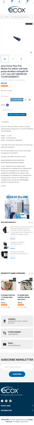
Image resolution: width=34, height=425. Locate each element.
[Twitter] (6, 401)
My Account (19, 2)
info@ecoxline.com (14, 345)
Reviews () (11, 80)
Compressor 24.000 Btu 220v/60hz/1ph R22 (17, 243)
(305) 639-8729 (13, 334)
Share (7, 105)
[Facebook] (2, 401)
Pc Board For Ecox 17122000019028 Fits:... (8, 297)
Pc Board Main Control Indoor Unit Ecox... (23, 297)
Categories (4, 2)
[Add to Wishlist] (25, 99)
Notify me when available (17, 114)
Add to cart (18, 99)
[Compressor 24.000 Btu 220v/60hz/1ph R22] (5, 245)
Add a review (21, 80)
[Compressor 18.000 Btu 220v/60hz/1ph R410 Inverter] (5, 255)
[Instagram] (10, 401)
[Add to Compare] (29, 99)
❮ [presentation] (29, 222)
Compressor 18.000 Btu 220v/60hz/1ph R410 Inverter (19, 252)
